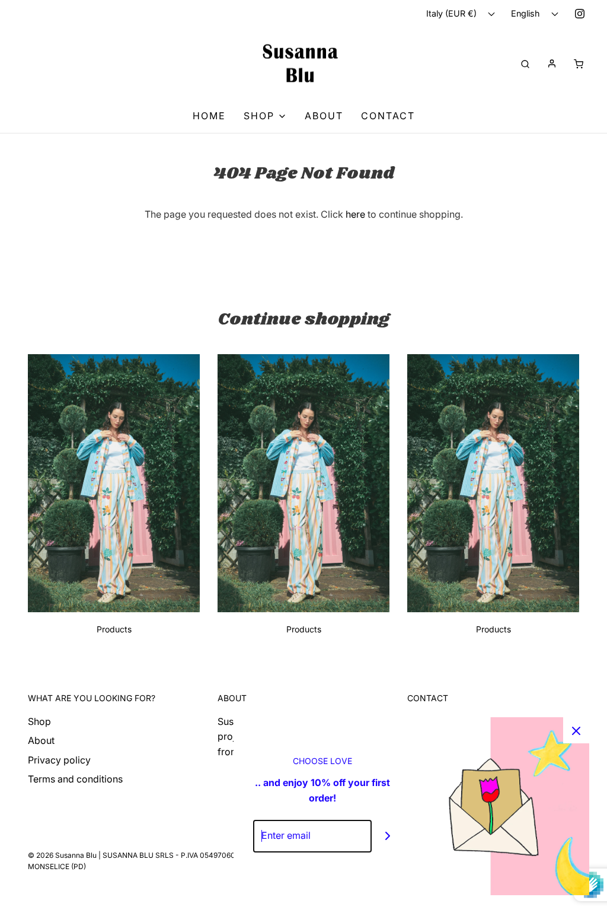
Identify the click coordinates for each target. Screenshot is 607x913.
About (324, 116)
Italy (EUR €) (452, 13)
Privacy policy (59, 760)
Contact (388, 116)
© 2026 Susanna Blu (62, 855)
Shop (39, 721)
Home (209, 116)
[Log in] (552, 63)
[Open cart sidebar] (578, 63)
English (526, 13)
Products (114, 629)
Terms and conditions (75, 779)
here (355, 214)
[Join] (388, 836)
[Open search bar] (525, 63)
